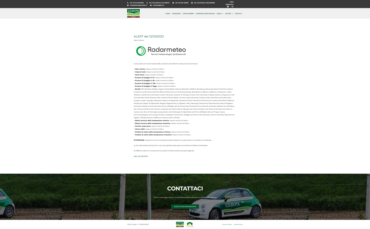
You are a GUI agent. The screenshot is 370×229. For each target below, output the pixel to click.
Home (168, 13)
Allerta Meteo (139, 40)
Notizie (228, 13)
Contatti (238, 13)
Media (219, 13)
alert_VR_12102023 (141, 156)
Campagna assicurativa (205, 13)
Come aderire (188, 13)
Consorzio (176, 13)
